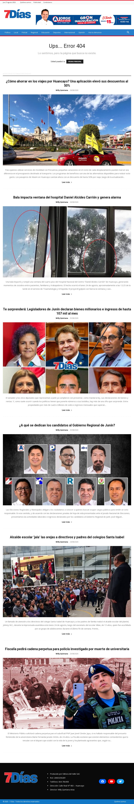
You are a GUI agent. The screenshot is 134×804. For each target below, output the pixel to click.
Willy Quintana (62, 90)
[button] (128, 32)
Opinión (82, 32)
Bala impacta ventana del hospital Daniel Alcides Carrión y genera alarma (67, 197)
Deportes (57, 32)
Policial (24, 32)
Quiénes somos (25, 2)
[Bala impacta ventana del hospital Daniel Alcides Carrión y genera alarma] (67, 241)
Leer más (66, 182)
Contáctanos (47, 2)
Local (16, 32)
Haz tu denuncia (94, 32)
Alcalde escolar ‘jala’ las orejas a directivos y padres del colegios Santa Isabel (67, 537)
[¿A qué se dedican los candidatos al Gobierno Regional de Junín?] (67, 469)
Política (7, 32)
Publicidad (37, 2)
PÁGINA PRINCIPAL (74, 61)
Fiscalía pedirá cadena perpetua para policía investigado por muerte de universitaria (67, 649)
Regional (34, 32)
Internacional (69, 32)
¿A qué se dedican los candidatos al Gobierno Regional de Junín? (67, 425)
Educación (45, 32)
